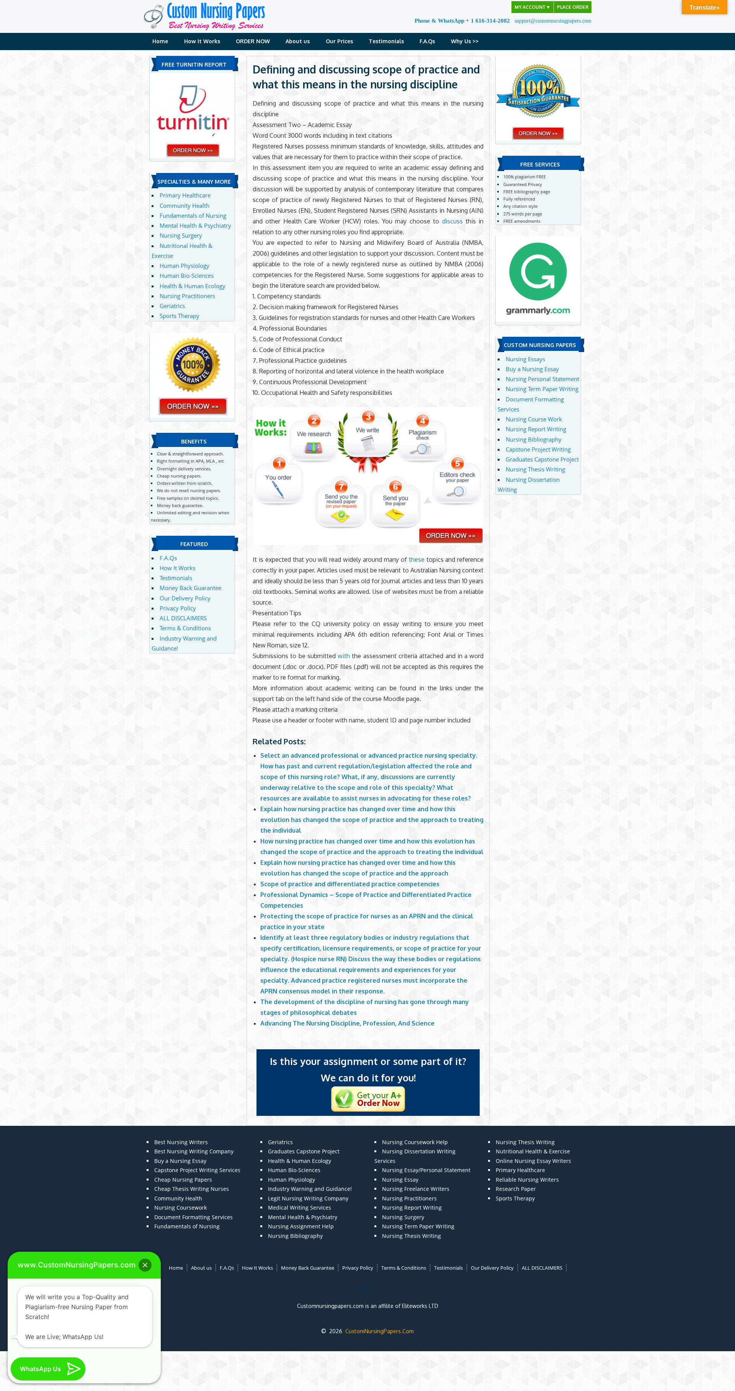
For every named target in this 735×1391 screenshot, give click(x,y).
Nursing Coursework (180, 1207)
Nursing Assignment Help (301, 1226)
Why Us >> (465, 41)
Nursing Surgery (181, 235)
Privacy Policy (178, 608)
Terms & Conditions (185, 628)
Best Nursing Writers (181, 1142)
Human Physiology (184, 265)
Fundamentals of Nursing (193, 215)
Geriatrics (172, 306)
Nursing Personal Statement (542, 379)
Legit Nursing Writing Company (308, 1198)
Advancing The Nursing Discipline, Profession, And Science (347, 1023)
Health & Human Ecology (192, 286)
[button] (145, 1265)
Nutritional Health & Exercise (533, 1151)
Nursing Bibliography (534, 439)
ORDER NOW (253, 41)
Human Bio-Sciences (187, 275)
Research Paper (516, 1188)
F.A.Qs (427, 41)
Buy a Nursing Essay (532, 369)
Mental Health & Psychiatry (195, 225)
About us (298, 41)
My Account (532, 7)
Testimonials (386, 41)
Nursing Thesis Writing (535, 469)
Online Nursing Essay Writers (533, 1160)
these (417, 559)
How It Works (202, 41)
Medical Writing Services (299, 1207)
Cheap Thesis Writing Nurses (191, 1188)
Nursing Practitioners (187, 296)
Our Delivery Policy (185, 598)
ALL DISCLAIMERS (183, 618)
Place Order (572, 7)
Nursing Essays (525, 359)
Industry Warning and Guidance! (310, 1188)
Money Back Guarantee (190, 588)
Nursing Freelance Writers (415, 1188)
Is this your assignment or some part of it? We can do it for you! (368, 1069)
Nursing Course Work (534, 419)
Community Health (184, 205)
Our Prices (339, 41)
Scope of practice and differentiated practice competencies (349, 884)
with (344, 656)
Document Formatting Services (193, 1217)
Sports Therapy (179, 316)
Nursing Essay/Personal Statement (426, 1170)
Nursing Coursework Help (415, 1142)
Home (160, 41)
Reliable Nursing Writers (527, 1179)
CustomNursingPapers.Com (379, 1331)
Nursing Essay (400, 1179)
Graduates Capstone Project (542, 459)
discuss (452, 221)
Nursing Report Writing (536, 429)
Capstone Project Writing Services (197, 1170)
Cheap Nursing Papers (183, 1179)
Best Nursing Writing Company (194, 1151)
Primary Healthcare (185, 195)
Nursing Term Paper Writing (542, 389)
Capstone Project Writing (538, 449)
